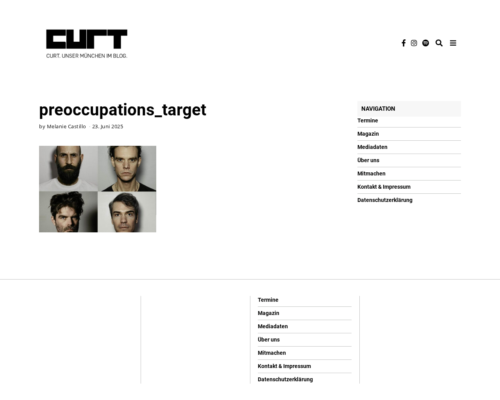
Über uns (368, 160)
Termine (367, 120)
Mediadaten (372, 147)
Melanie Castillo (66, 126)
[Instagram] (414, 43)
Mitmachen (371, 173)
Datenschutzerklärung (384, 200)
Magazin (368, 134)
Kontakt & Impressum (384, 187)
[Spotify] (425, 43)
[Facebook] (404, 43)
